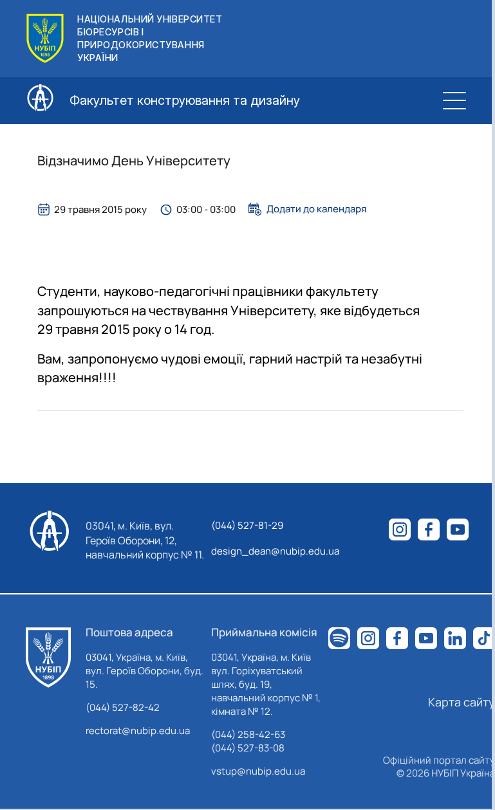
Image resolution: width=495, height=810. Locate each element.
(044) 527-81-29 (247, 525)
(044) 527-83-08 (248, 748)
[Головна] (48, 657)
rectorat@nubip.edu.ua (138, 730)
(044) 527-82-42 (123, 707)
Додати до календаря (316, 209)
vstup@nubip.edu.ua (258, 771)
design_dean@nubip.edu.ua (275, 551)
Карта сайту (461, 702)
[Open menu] (454, 100)
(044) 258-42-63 (248, 734)
